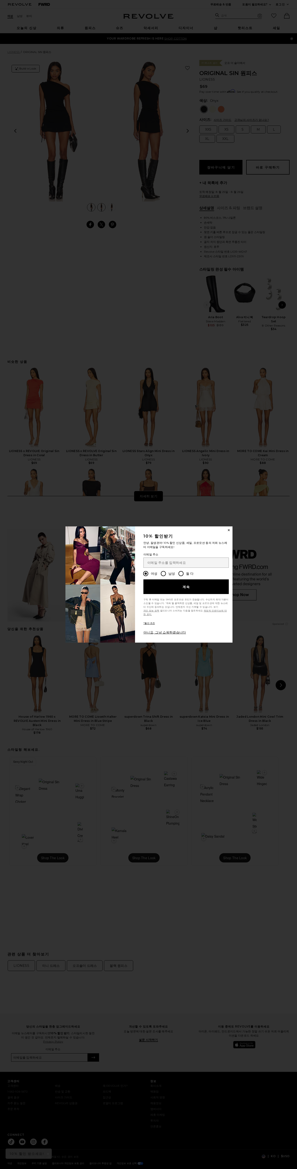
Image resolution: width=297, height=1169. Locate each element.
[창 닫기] (228, 530)
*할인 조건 (149, 623)
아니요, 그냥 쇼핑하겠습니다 (164, 632)
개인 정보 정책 (151, 610)
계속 (186, 587)
